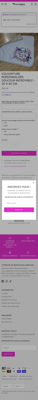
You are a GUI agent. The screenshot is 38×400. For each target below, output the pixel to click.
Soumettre (19, 210)
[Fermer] (33, 183)
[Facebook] (16, 216)
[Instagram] (19, 216)
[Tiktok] (22, 216)
